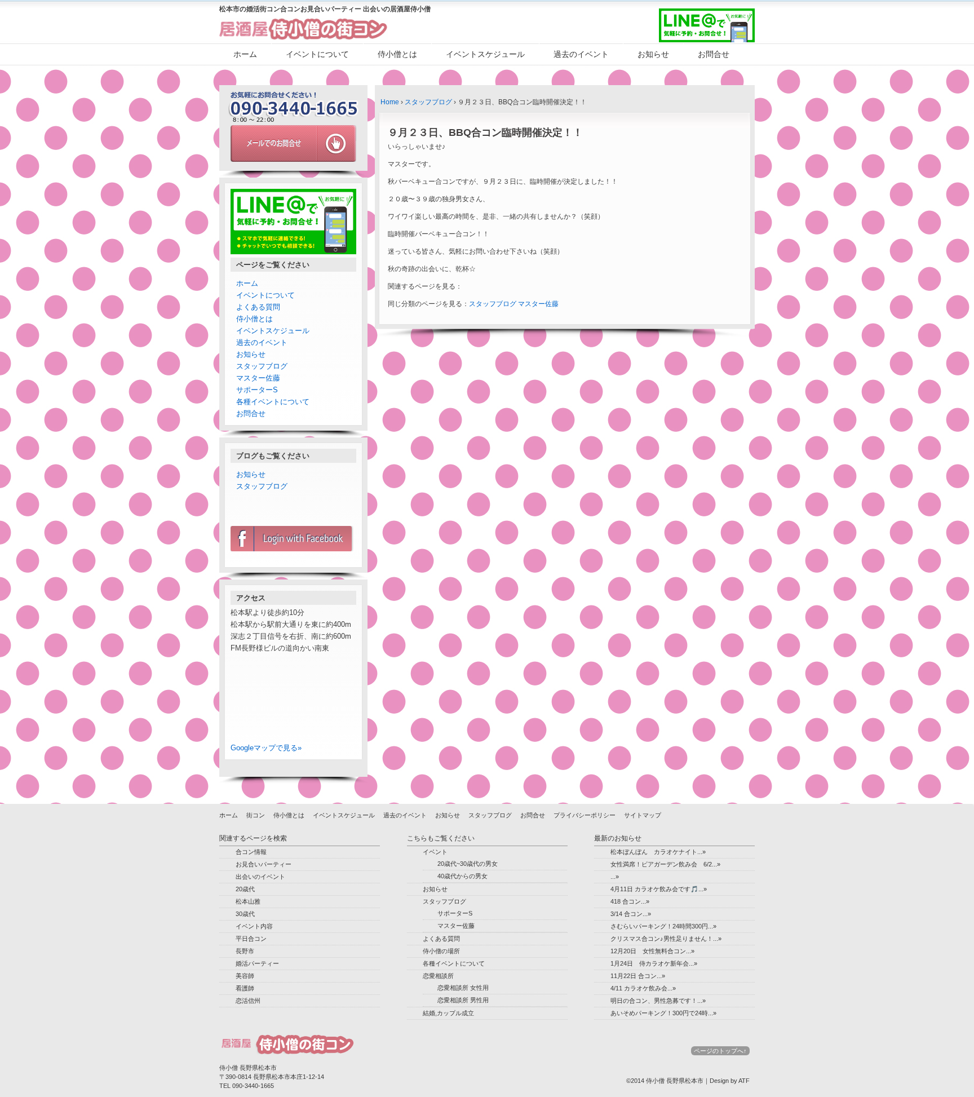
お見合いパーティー (263, 864)
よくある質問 (258, 307)
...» (614, 876)
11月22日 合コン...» (637, 975)
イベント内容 (254, 926)
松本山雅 (248, 901)
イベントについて (317, 54)
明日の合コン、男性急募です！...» (658, 1000)
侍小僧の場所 (441, 951)
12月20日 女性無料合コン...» (652, 951)
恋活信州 (248, 1000)
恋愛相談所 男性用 (463, 1000)
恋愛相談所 (438, 975)
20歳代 (245, 889)
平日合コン (251, 938)
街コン (255, 815)
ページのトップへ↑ (720, 1050)
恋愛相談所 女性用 (463, 987)
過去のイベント (581, 54)
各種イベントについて (272, 401)
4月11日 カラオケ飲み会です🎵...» (658, 889)
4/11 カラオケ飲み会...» (643, 988)
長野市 (245, 951)
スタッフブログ (428, 102)
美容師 (245, 975)
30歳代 (245, 913)
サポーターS (257, 390)
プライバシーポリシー (585, 815)
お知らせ (653, 54)
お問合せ (713, 54)
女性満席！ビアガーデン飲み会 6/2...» (665, 864)
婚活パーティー (257, 963)
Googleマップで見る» (266, 748)
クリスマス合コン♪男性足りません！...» (665, 938)
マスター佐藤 (538, 304)
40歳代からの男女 (462, 876)
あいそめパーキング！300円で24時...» (663, 1013)
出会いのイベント (260, 876)
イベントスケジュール (485, 54)
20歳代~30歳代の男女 (467, 863)
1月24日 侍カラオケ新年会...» (653, 963)
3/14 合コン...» (630, 913)
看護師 (245, 988)
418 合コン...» (629, 901)
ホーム (245, 54)
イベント (435, 851)
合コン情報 (251, 851)
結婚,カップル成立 (448, 1013)
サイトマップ (642, 815)
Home (389, 102)
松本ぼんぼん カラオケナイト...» (658, 851)
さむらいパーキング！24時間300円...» (663, 926)
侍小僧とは (397, 54)
